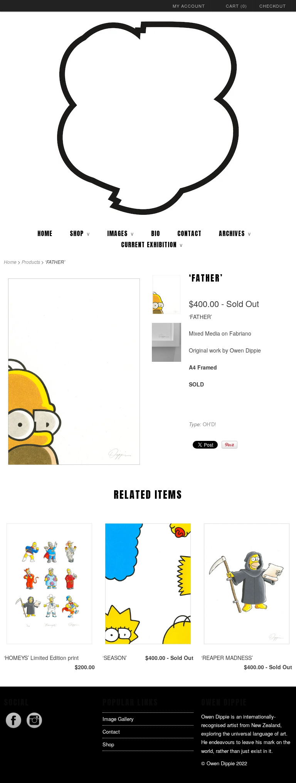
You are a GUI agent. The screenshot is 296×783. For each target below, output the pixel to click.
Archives (235, 233)
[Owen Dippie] (148, 118)
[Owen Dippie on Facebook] (14, 727)
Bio (155, 233)
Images (120, 233)
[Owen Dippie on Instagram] (34, 727)
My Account (189, 6)
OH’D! (209, 424)
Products (31, 261)
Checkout (272, 6)
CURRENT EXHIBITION (152, 244)
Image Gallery (118, 718)
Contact (189, 233)
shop (80, 233)
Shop (108, 744)
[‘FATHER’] (74, 467)
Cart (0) (236, 6)
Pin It (229, 445)
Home (44, 233)
